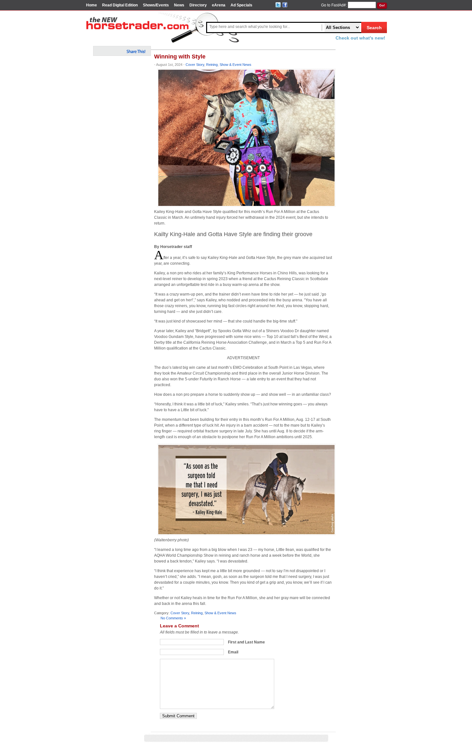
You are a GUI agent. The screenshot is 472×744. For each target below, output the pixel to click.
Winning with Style (179, 56)
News (179, 5)
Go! (382, 5)
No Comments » (173, 618)
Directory (198, 5)
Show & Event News (235, 64)
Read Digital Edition (120, 5)
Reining (212, 64)
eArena (218, 5)
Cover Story (195, 64)
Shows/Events (156, 5)
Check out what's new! (360, 37)
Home (91, 5)
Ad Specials (241, 5)
